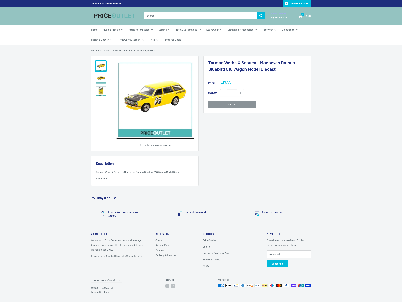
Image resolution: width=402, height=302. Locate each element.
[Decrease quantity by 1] (223, 92)
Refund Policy (163, 244)
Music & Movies (111, 29)
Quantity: (213, 92)
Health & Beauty (100, 39)
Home (94, 29)
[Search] (261, 15)
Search (159, 239)
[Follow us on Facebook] (167, 286)
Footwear (267, 29)
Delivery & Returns (165, 255)
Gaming (162, 29)
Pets (152, 39)
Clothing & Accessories (240, 29)
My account (278, 17)
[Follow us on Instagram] (173, 286)
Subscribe (277, 263)
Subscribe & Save (299, 3)
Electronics (288, 29)
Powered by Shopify (101, 292)
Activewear (212, 29)
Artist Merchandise (139, 29)
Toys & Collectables (186, 29)
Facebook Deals (172, 39)
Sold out (231, 104)
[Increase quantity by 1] (240, 92)
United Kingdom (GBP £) (104, 280)
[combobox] (200, 15)
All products (106, 50)
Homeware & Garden (129, 39)
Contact (159, 250)
